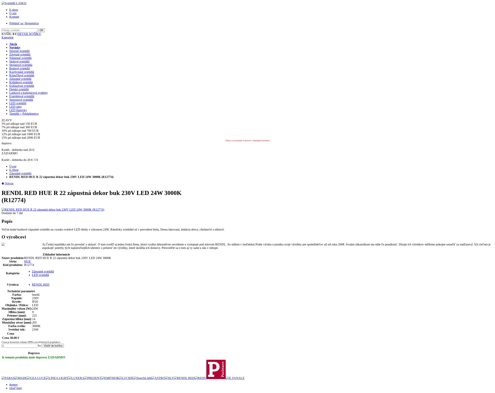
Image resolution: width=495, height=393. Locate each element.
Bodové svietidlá (19, 68)
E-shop (13, 9)
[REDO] (200, 378)
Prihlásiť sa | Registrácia (24, 23)
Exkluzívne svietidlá (21, 85)
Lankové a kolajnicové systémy (28, 92)
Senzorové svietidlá (21, 99)
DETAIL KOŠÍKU (29, 34)
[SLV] (169, 378)
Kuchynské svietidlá (21, 71)
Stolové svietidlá (19, 61)
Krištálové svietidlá (21, 82)
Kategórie (8, 37)
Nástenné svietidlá (20, 58)
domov (13, 384)
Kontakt (14, 16)
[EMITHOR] (110, 378)
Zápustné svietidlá (20, 78)
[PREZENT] (92, 378)
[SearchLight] (142, 378)
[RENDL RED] (184, 378)
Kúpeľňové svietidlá (21, 75)
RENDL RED (41, 284)
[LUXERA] (76, 378)
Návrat (8, 183)
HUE (27, 261)
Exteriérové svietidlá (21, 96)
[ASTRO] (158, 378)
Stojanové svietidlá (20, 65)
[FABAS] (8, 378)
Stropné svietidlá (19, 51)
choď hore (15, 388)
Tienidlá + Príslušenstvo (23, 113)
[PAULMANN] (216, 378)
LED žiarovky (18, 110)
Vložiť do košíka (52, 345)
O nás (12, 13)
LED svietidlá (17, 103)
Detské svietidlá (19, 89)
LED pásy (15, 106)
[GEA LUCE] (36, 378)
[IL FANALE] (235, 378)
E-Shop (14, 170)
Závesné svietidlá (19, 54)
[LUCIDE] (126, 378)
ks (39, 345)
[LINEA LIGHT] (57, 378)
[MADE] (21, 378)
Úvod (12, 166)
